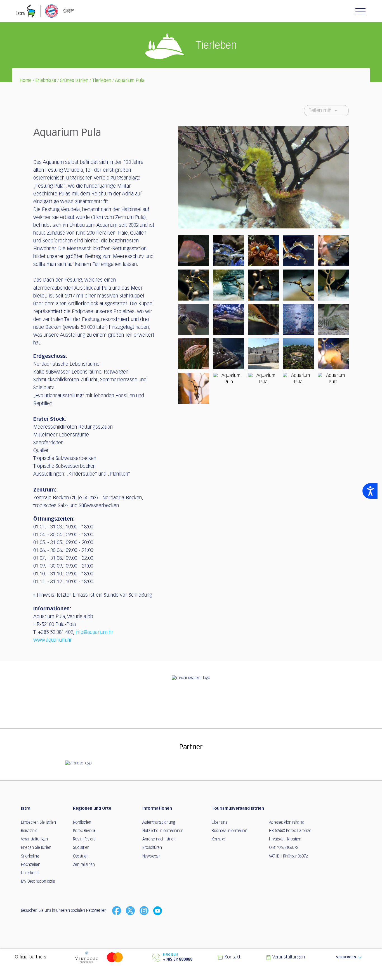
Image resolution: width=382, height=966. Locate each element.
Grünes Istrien (74, 81)
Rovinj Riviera (84, 839)
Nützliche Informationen (162, 831)
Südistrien (81, 848)
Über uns (219, 823)
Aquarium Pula (130, 81)
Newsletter (151, 856)
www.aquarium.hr (52, 640)
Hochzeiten (30, 865)
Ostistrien (81, 856)
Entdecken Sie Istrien (38, 823)
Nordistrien (82, 823)
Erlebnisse (45, 81)
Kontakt (218, 839)
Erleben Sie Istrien (36, 848)
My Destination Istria (38, 882)
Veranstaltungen (34, 839)
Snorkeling (30, 856)
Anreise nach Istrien (159, 839)
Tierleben (101, 81)
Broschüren (152, 848)
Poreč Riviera (84, 831)
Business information (229, 831)
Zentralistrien (84, 865)
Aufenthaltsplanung (158, 823)
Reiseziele (29, 831)
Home (26, 81)
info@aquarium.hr (94, 632)
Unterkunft (30, 873)
